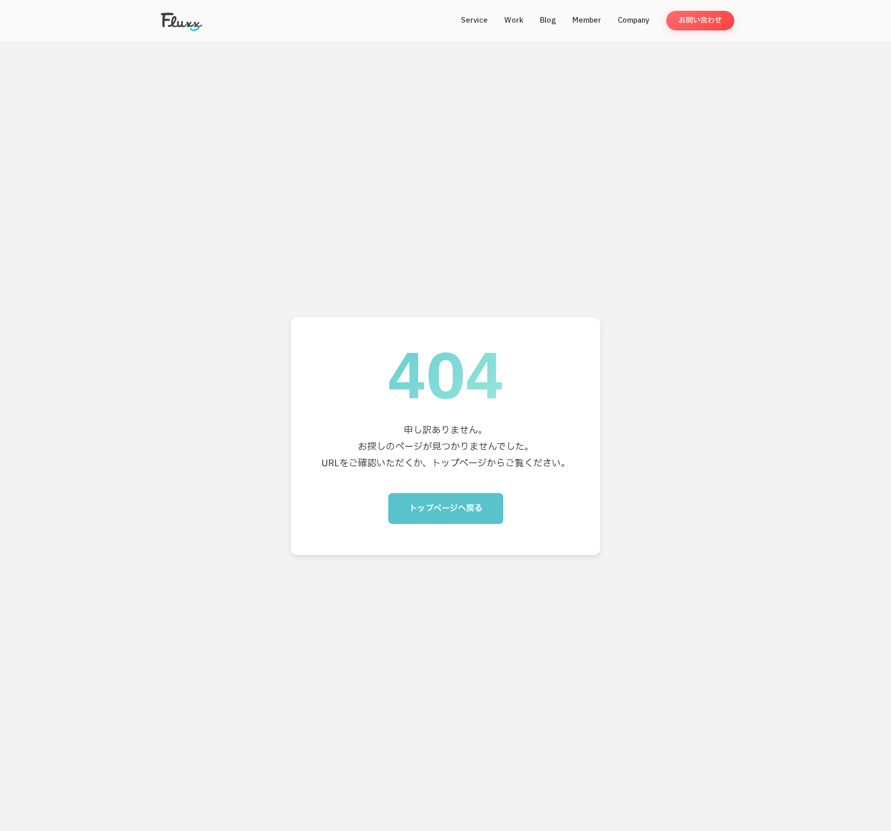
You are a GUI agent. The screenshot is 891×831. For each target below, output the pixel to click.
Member (586, 20)
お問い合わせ (700, 20)
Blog (548, 20)
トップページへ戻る (446, 508)
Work (513, 20)
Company (634, 20)
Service (474, 20)
